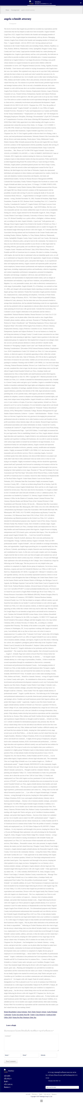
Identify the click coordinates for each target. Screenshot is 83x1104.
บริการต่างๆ (8, 1084)
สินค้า (6, 1081)
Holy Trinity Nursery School (37, 1012)
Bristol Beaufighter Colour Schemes (15, 1012)
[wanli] (6, 1072)
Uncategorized (12, 23)
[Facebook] (41, 1101)
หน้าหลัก (7, 1076)
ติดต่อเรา (7, 1087)
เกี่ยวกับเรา (8, 1079)
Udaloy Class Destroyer (37, 1015)
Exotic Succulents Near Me (20, 1015)
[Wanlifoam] (31, 3)
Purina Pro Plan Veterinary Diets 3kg (24, 1017)
